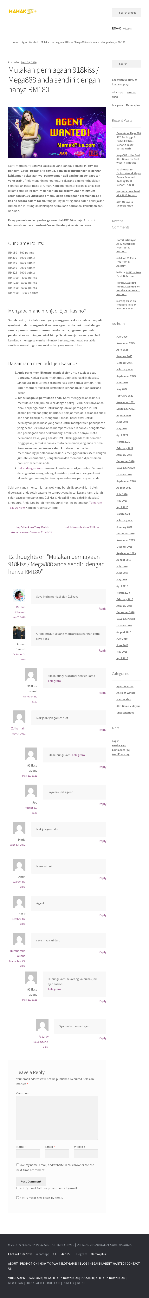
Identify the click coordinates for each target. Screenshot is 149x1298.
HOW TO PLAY (49, 1263)
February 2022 (124, 395)
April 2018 (122, 658)
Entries (119, 745)
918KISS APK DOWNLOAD (25, 1278)
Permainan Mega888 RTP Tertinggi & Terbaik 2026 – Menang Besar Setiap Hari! (128, 140)
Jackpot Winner (125, 693)
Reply (102, 608)
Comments (121, 750)
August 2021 (123, 415)
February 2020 (124, 520)
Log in (115, 741)
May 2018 (121, 651)
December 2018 (125, 612)
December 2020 (125, 461)
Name (21, 1147)
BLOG (83, 1263)
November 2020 (125, 468)
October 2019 (124, 546)
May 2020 (121, 500)
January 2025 (124, 356)
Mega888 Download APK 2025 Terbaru (128, 193)
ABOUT (13, 1263)
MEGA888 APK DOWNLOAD (61, 1278)
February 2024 (124, 369)
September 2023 (126, 376)
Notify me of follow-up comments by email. (48, 1188)
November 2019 (125, 540)
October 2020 (124, 474)
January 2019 (124, 606)
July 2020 (121, 494)
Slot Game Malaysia (128, 706)
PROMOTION (29, 1263)
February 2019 (124, 599)
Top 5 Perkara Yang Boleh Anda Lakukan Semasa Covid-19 (31, 529)
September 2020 (126, 481)
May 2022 (121, 389)
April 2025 (122, 349)
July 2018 (121, 638)
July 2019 (121, 566)
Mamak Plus (123, 699)
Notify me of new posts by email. (41, 1198)
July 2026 (121, 336)
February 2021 (124, 448)
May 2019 (121, 579)
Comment (23, 1093)
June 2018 (122, 645)
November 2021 (125, 402)
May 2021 (121, 428)
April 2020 (122, 507)
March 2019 (123, 592)
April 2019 (122, 586)
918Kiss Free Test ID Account (125, 247)
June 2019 (122, 573)
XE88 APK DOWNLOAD (110, 1278)
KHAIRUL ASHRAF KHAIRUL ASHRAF (126, 284)
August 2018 (123, 632)
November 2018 (125, 619)
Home (15, 42)
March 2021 (123, 441)
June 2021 (122, 422)
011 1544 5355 (62, 1254)
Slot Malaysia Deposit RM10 (124, 204)
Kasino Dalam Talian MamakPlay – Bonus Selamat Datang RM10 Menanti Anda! (128, 177)
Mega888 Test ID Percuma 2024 (126, 306)
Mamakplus (133, 105)
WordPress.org (121, 754)
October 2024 (124, 363)
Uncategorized (125, 712)
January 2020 (124, 527)
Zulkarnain (18, 728)
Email (50, 1147)
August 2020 (123, 487)
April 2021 (122, 435)
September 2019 (126, 553)
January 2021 (124, 455)
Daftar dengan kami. (30, 468)
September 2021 (126, 409)
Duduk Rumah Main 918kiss (81, 527)
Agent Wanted (30, 42)
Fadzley (44, 1036)
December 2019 (125, 533)
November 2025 (125, 343)
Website (79, 1147)
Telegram (54, 681)
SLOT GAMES (69, 1263)
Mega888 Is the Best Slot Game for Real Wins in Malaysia (128, 159)
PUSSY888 (87, 1278)
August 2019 (123, 560)
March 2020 (123, 514)
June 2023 (122, 382)
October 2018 (124, 625)
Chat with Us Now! (20, 1254)
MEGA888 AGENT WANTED (107, 1263)
